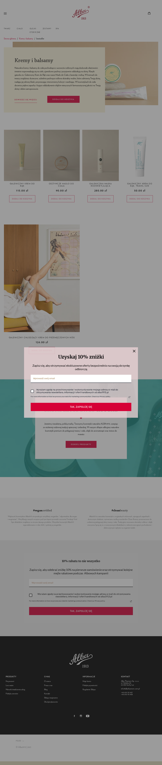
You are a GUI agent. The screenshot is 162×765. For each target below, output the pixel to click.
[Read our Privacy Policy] (129, 397)
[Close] (134, 351)
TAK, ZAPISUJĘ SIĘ (81, 406)
